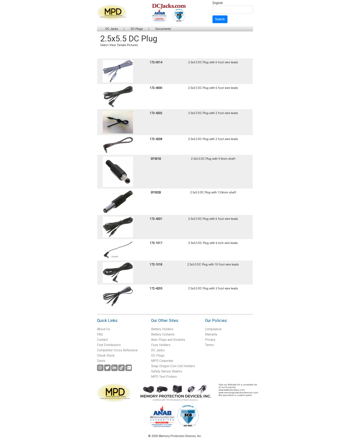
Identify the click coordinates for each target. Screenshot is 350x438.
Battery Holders (162, 329)
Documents (163, 29)
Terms (209, 345)
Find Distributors (109, 345)
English (217, 3)
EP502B (156, 192)
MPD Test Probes (164, 377)
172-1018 (156, 264)
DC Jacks (112, 29)
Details (121, 45)
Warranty (211, 334)
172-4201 (156, 219)
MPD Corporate (162, 361)
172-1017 (156, 243)
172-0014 (156, 62)
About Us (103, 329)
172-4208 (156, 139)
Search (220, 19)
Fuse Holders (160, 345)
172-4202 (156, 113)
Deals (101, 361)
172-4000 (156, 88)
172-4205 (156, 288)
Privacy (210, 340)
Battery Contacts (163, 334)
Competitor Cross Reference (117, 350)
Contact (102, 340)
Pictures (132, 45)
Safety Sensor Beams (166, 371)
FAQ (100, 334)
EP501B (156, 159)
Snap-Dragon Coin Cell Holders (173, 366)
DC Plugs (137, 29)
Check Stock (106, 355)
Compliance (213, 329)
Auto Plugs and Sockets (168, 340)
